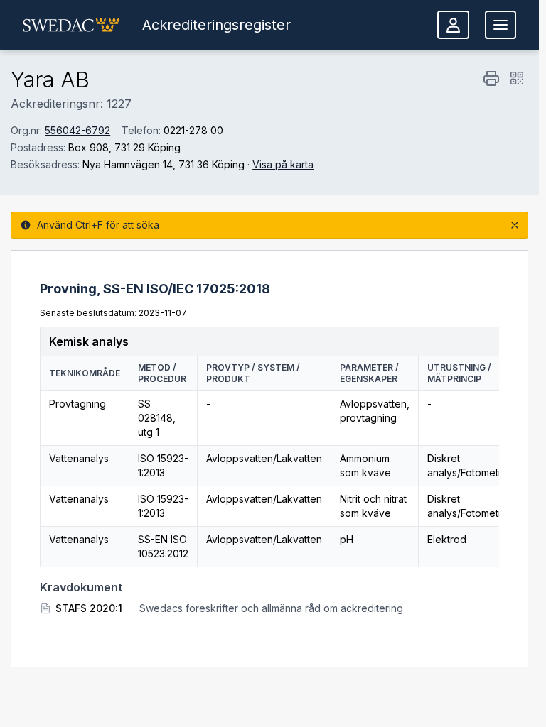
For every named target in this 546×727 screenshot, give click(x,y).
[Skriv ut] (491, 78)
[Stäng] (515, 225)
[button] (71, 25)
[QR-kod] (516, 78)
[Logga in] (453, 25)
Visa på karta (283, 164)
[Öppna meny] (500, 25)
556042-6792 (77, 130)
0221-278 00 (193, 130)
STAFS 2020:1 (88, 608)
